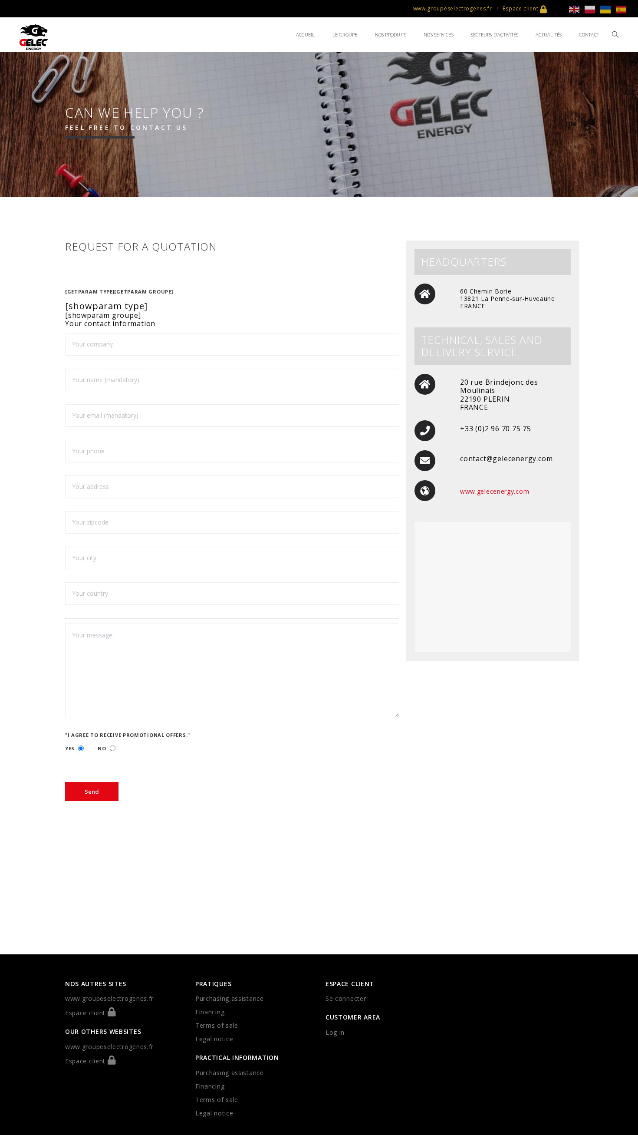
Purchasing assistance (229, 998)
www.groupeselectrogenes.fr (452, 8)
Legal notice (214, 1039)
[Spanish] (623, 9)
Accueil (305, 34)
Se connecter (346, 998)
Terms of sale (216, 1025)
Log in (335, 1032)
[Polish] (592, 9)
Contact (589, 34)
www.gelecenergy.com (494, 491)
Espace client (521, 8)
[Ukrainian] (608, 9)
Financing (209, 1012)
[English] (577, 9)
